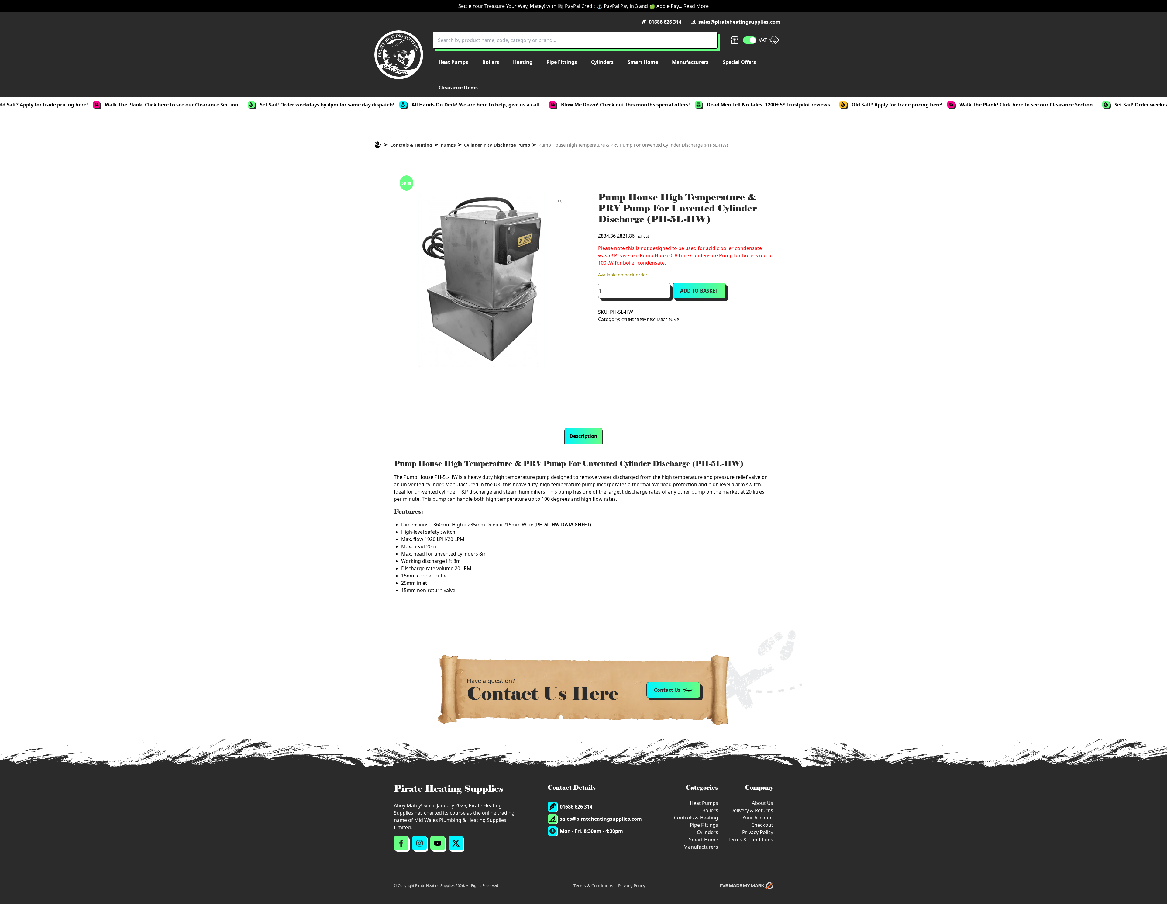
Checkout (762, 825)
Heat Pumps (704, 803)
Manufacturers (700, 846)
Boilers (710, 810)
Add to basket (699, 290)
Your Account (757, 817)
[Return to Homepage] (398, 54)
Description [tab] (583, 436)
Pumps (448, 145)
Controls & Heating (411, 145)
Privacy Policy (757, 832)
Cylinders (707, 832)
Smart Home (703, 839)
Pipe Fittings (704, 825)
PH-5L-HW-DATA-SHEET (563, 524)
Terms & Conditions (750, 839)
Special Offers (739, 62)
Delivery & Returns (751, 810)
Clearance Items (458, 87)
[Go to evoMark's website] (746, 885)
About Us (762, 803)
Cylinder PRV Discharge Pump (497, 145)
